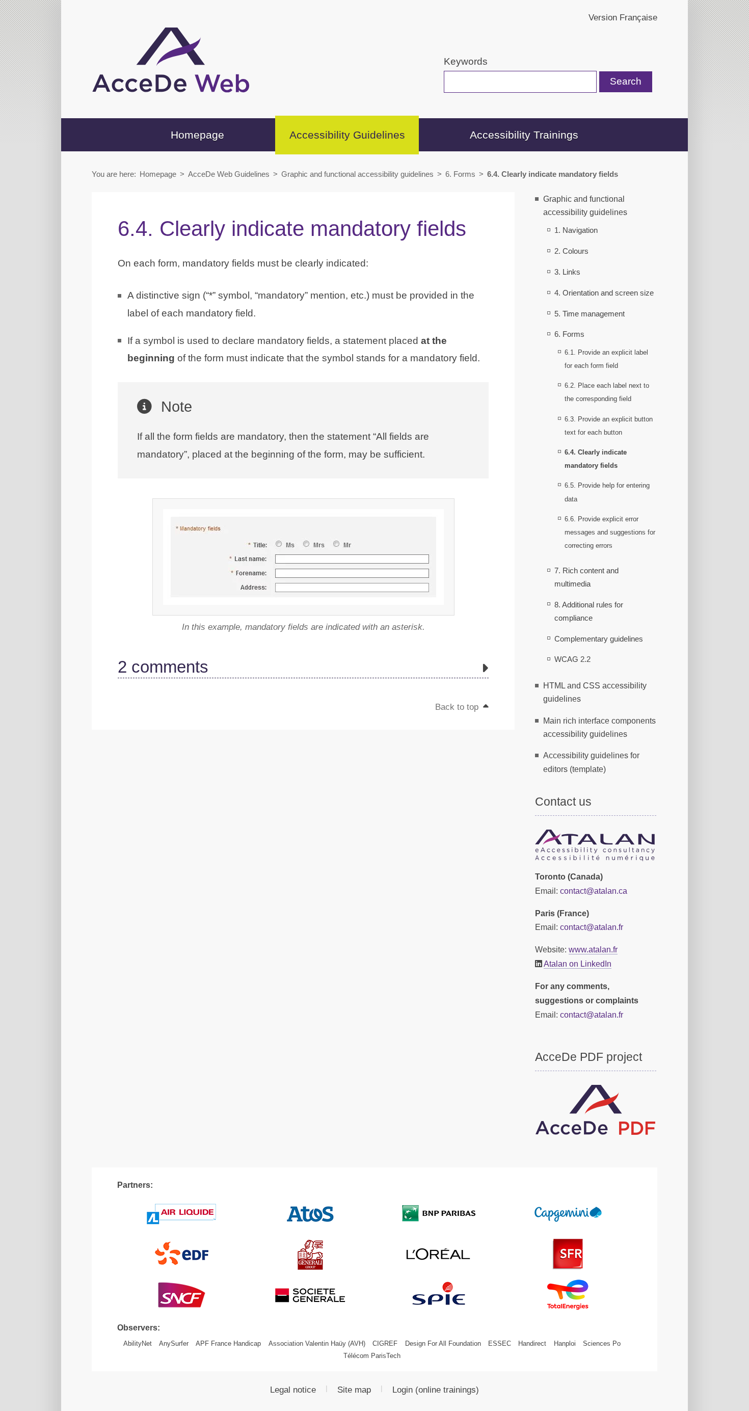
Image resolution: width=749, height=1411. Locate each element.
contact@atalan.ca (593, 890)
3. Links (567, 272)
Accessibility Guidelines (347, 135)
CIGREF (384, 1343)
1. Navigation (576, 230)
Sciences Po (602, 1343)
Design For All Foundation (443, 1343)
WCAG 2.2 (572, 659)
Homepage (197, 135)
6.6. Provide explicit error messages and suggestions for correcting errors (610, 532)
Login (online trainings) (435, 1390)
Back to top (458, 707)
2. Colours (571, 251)
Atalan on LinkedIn (577, 963)
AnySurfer (174, 1343)
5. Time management (589, 314)
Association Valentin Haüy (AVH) (317, 1343)
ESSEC (499, 1343)
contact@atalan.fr (591, 926)
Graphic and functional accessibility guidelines (357, 174)
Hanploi (565, 1343)
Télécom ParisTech (371, 1356)
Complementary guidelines (598, 639)
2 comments (163, 667)
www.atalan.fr (593, 949)
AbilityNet (137, 1343)
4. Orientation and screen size (604, 293)
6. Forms (460, 174)
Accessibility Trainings (524, 135)
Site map (354, 1390)
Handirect (532, 1343)
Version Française (622, 17)
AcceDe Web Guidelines (229, 174)
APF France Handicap (228, 1343)
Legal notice (293, 1390)
